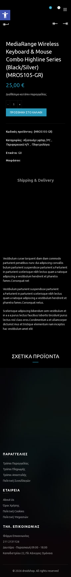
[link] (5, 15)
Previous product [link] (55, 24)
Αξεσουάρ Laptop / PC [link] (37, 140)
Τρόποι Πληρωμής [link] (14, 469)
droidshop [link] (28, 570)
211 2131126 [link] (11, 541)
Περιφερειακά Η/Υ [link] (17, 144)
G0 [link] (20, 152)
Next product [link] (65, 24)
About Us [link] (8, 499)
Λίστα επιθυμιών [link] (50, 8)
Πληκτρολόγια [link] (41, 144)
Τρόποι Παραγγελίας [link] (16, 463)
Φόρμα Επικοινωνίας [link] (16, 535)
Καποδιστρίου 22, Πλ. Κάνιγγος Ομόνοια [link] (28, 553)
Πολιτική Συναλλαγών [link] (16, 480)
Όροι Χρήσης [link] (11, 505)
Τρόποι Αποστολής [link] (14, 475)
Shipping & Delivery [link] (35, 180)
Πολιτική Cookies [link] (13, 511)
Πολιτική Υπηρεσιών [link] (15, 517)
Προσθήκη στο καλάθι (26, 112)
